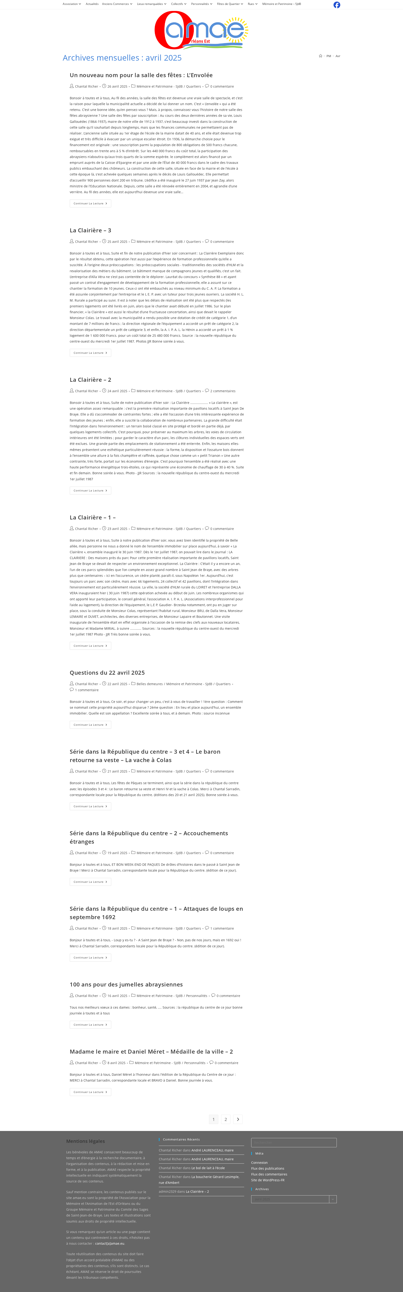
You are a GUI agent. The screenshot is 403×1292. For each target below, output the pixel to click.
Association (70, 4)
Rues (251, 4)
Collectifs (177, 4)
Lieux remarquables (150, 4)
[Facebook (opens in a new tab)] (336, 5)
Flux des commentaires (269, 1174)
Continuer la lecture (92, 204)
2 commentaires (223, 391)
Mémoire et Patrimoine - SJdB (160, 86)
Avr (338, 56)
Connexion (259, 1162)
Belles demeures (150, 684)
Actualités (92, 4)
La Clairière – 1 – (93, 517)
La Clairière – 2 (90, 379)
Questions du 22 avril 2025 (107, 672)
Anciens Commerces (115, 4)
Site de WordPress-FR (268, 1180)
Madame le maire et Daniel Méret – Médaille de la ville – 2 (151, 1051)
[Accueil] (320, 56)
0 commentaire (222, 86)
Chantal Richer (86, 86)
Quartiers (193, 86)
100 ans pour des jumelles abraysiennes (126, 984)
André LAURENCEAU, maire (212, 1150)
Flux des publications (267, 1168)
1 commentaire (87, 690)
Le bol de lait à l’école (208, 1168)
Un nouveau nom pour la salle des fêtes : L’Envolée (141, 75)
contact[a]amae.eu (109, 1243)
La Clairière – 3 (90, 230)
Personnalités (200, 4)
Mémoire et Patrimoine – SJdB (281, 4)
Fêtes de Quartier (228, 4)
